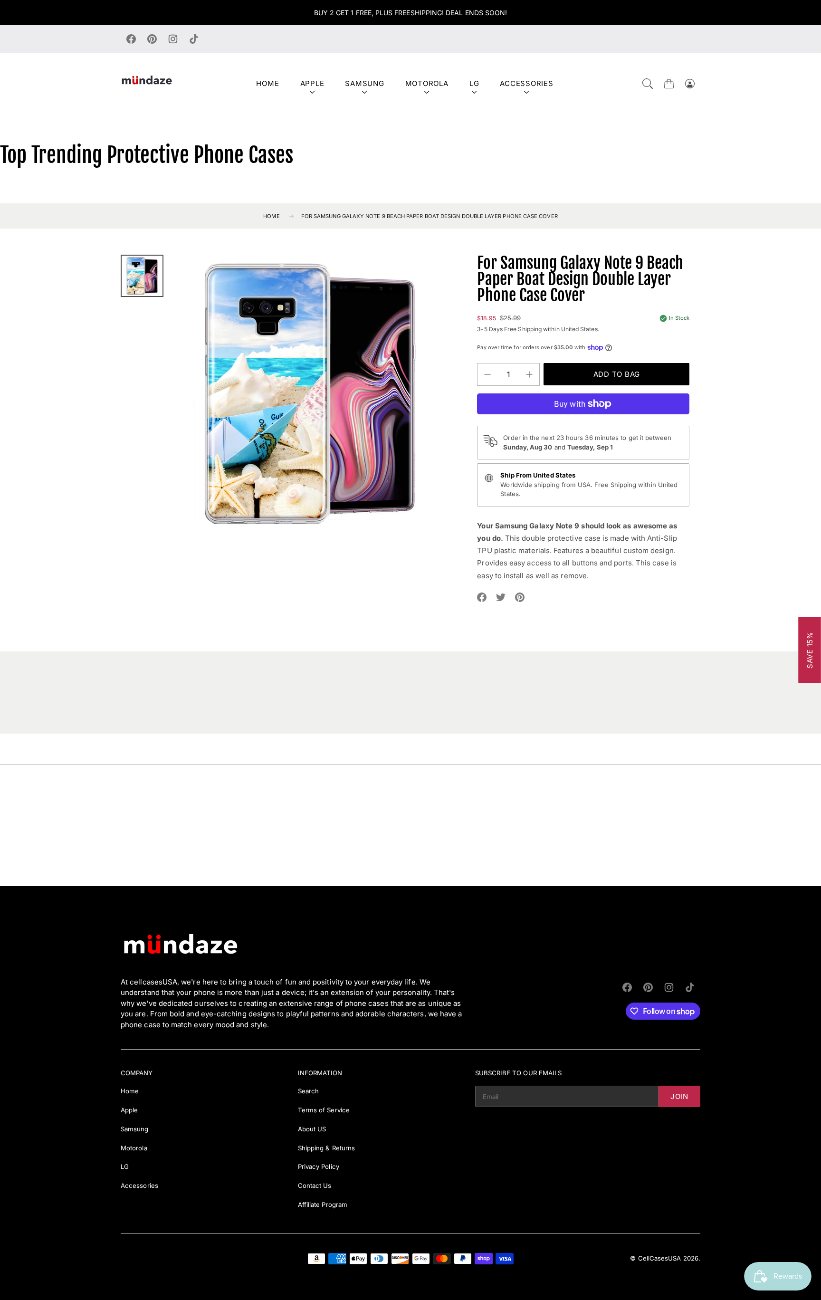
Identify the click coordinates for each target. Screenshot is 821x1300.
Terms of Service (324, 1110)
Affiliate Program (322, 1204)
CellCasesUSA (659, 1258)
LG (474, 83)
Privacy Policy (318, 1166)
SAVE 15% (809, 650)
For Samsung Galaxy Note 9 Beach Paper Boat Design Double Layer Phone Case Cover (429, 216)
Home (267, 83)
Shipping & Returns (326, 1148)
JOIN (679, 1096)
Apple (312, 83)
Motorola (427, 83)
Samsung (364, 83)
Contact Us (315, 1185)
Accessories (526, 83)
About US (312, 1129)
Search (308, 1091)
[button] (648, 83)
